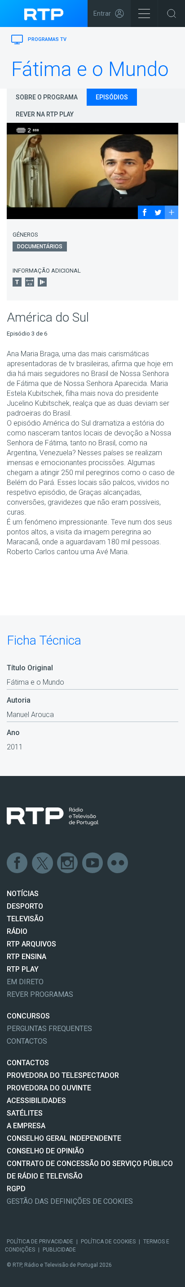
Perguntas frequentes (49, 1028)
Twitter (42, 863)
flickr (118, 863)
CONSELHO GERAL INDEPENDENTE (64, 1138)
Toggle (171, 13)
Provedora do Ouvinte (49, 1088)
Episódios (112, 97)
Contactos (27, 1041)
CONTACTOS (28, 1062)
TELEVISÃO (25, 919)
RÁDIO (17, 931)
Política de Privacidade (40, 1241)
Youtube (93, 863)
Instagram (68, 863)
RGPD (16, 1188)
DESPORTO (25, 906)
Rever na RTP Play (45, 114)
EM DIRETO (25, 982)
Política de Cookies (108, 1241)
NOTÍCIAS (23, 893)
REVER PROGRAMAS (40, 994)
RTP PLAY (23, 969)
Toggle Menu (144, 13)
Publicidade (59, 1250)
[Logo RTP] (52, 816)
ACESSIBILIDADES (36, 1100)
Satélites (25, 1113)
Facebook (17, 863)
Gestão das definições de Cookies (70, 1201)
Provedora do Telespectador (63, 1075)
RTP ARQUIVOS (31, 944)
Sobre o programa (47, 97)
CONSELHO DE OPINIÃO (45, 1151)
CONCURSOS (28, 1016)
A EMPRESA (26, 1125)
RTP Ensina (26, 956)
